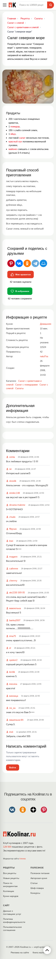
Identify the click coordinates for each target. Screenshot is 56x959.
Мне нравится (23, 274)
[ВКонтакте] (19, 263)
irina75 (12, 636)
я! (10, 648)
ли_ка (12, 708)
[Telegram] (35, 263)
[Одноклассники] (27, 263)
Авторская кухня (38, 878)
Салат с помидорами (26, 384)
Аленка (22, 859)
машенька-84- (16, 720)
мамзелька (15, 608)
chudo (12, 517)
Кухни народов (10, 896)
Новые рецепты (11, 878)
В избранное (22, 291)
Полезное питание (39, 873)
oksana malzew (17, 505)
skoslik (12, 481)
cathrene (13, 568)
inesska (13, 684)
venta (12, 457)
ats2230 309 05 (17, 592)
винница (13, 696)
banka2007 (14, 620)
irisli (11, 732)
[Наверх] (47, 950)
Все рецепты (9, 873)
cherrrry (13, 580)
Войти (12, 767)
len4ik (12, 672)
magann (13, 556)
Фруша (12, 528)
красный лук (15, 141)
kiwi (11, 541)
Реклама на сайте (20, 952)
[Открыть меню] (4, 5)
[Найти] (50, 5)
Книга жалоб (39, 952)
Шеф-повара (37, 888)
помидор (15, 126)
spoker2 (13, 660)
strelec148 (14, 493)
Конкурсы (35, 893)
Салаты (19, 388)
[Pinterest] (11, 263)
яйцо (13, 134)
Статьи (33, 883)
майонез (13, 149)
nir (10, 469)
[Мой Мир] (43, 263)
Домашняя (45, 324)
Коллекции (8, 891)
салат (22, 137)
